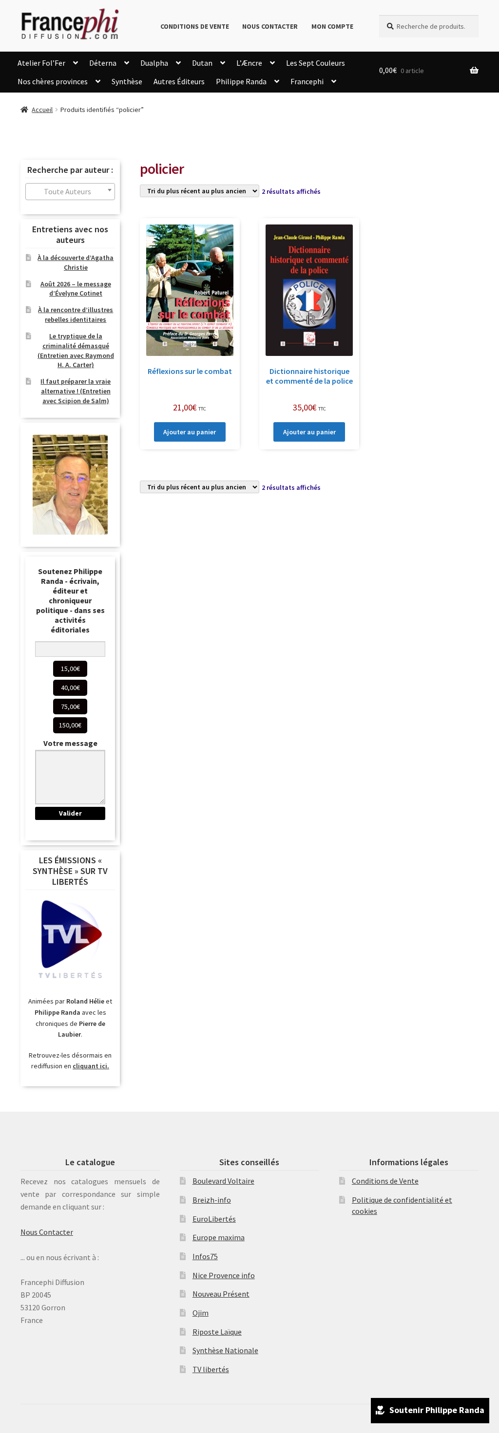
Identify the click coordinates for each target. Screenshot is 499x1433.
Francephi (307, 81)
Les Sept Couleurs (315, 63)
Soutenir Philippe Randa (436, 1409)
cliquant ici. (91, 1065)
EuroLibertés (214, 1219)
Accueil (42, 109)
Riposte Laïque (217, 1332)
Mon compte (332, 26)
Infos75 (205, 1256)
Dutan (202, 63)
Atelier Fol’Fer (41, 63)
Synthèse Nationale (225, 1350)
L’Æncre (249, 63)
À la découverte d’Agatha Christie (76, 262)
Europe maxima (218, 1237)
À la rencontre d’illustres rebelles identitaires (75, 314)
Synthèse (127, 81)
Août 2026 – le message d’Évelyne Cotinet (75, 288)
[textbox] (70, 192)
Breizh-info (211, 1200)
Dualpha (154, 63)
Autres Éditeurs (179, 81)
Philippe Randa (241, 81)
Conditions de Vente (194, 26)
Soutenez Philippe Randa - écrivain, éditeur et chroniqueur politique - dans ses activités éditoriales (70, 600)
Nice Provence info (223, 1275)
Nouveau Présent (221, 1294)
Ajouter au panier (189, 432)
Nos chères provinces (53, 81)
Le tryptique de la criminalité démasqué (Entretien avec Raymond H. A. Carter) (76, 350)
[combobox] (70, 191)
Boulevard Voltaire (223, 1181)
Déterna (102, 63)
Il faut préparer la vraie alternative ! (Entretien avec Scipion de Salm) (75, 391)
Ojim (200, 1313)
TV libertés (210, 1369)
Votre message (70, 743)
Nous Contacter (270, 26)
